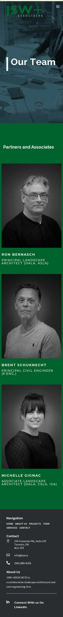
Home (9, 523)
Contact (24, 527)
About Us (21, 523)
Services (11, 527)
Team (46, 523)
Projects (35, 523)
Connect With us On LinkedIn (29, 605)
